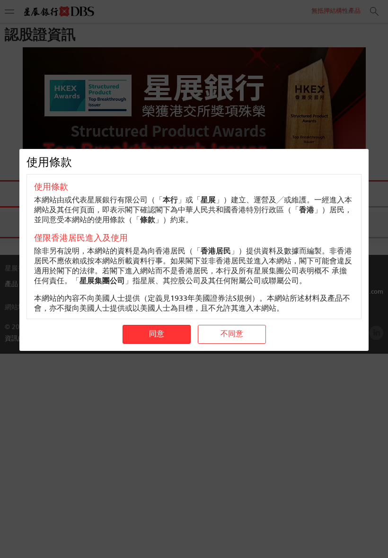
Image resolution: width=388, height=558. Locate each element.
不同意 (231, 334)
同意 (156, 334)
